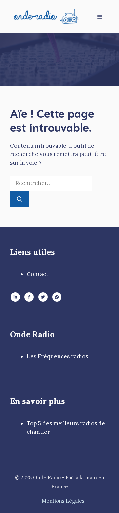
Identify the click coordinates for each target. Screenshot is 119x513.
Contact (37, 274)
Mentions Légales (63, 501)
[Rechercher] (19, 199)
